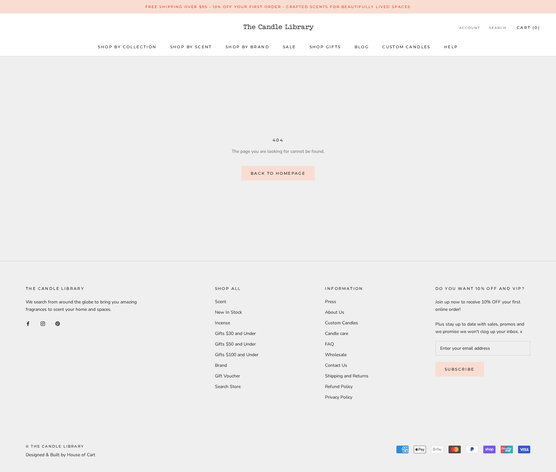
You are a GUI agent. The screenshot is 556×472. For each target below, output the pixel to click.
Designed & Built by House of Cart (60, 455)
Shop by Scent (191, 46)
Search (497, 28)
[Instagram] (43, 323)
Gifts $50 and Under (235, 344)
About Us (334, 312)
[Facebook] (28, 323)
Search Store (228, 387)
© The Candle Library (55, 446)
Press (330, 302)
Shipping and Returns (346, 376)
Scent (220, 302)
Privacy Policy (338, 397)
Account (469, 28)
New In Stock (228, 312)
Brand (221, 365)
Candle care (336, 333)
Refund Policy (339, 387)
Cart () (528, 27)
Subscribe (460, 369)
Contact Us (336, 365)
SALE (289, 46)
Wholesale (336, 355)
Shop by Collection (127, 46)
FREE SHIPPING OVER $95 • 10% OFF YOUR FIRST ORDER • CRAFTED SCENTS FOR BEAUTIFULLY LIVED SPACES (278, 7)
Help (451, 46)
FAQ (329, 344)
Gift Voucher (227, 376)
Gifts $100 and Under (236, 355)
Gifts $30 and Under (235, 333)
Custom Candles (406, 46)
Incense (222, 323)
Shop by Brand (247, 46)
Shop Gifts (325, 46)
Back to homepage (278, 173)
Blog (362, 46)
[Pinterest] (57, 323)
